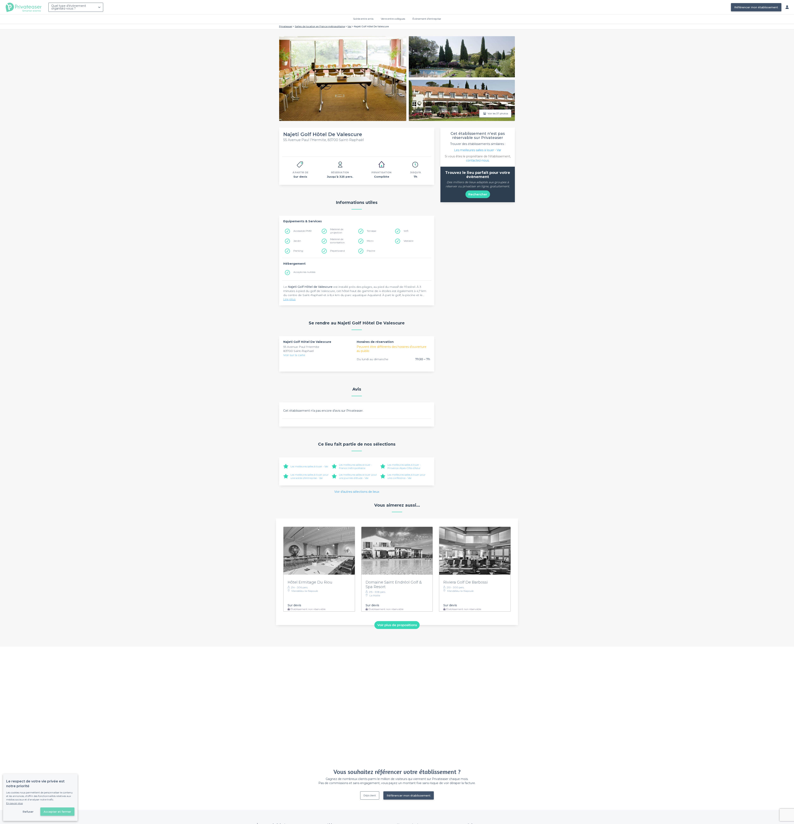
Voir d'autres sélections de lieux (356, 492)
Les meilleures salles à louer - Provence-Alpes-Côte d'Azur (404, 466)
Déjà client (370, 795)
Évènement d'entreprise (427, 18)
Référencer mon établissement (756, 7)
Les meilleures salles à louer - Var (309, 466)
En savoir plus (14, 803)
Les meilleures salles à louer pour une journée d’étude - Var (358, 476)
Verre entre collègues (393, 18)
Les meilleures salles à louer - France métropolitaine (355, 466)
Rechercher (477, 194)
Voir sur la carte (294, 355)
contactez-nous (477, 160)
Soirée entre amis (363, 18)
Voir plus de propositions (397, 625)
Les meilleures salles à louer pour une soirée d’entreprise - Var (310, 476)
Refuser (28, 811)
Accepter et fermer (57, 811)
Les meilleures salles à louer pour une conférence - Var (406, 476)
